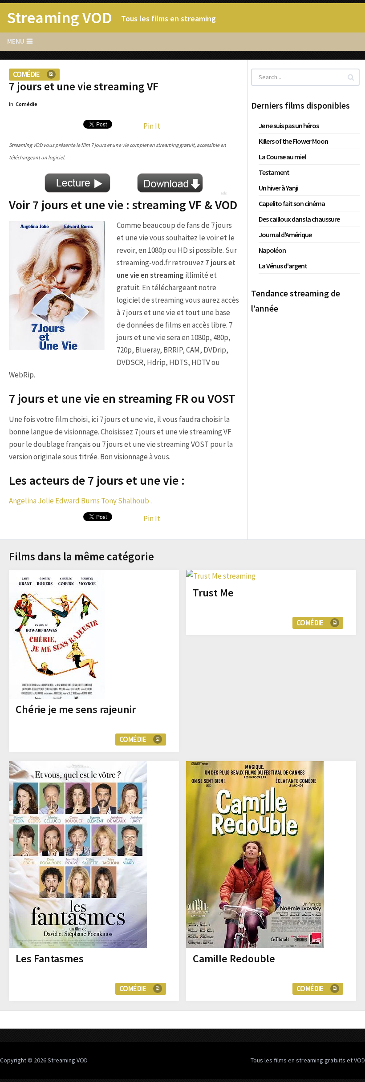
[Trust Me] (221, 576)
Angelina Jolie (31, 501)
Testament (274, 172)
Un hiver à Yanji (278, 187)
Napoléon (272, 250)
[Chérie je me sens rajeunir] (57, 634)
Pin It (151, 126)
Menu (15, 41)
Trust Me (213, 593)
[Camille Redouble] (255, 854)
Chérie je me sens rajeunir (76, 709)
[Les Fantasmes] (78, 854)
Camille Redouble (234, 958)
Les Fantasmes (50, 958)
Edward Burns (77, 501)
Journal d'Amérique (285, 234)
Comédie (26, 74)
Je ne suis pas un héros (289, 125)
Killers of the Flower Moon (293, 141)
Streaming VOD (59, 18)
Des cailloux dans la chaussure (299, 219)
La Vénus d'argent (283, 265)
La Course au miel (282, 156)
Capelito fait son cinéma (292, 203)
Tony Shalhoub (125, 501)
